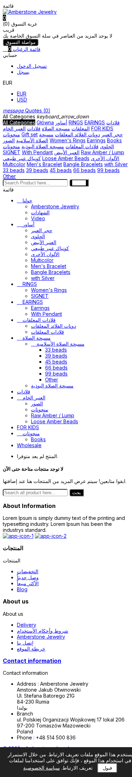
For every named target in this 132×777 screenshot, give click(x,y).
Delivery (26, 625)
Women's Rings (68, 140)
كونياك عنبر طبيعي (22, 158)
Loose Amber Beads (65, 158)
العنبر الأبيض (67, 152)
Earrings (96, 140)
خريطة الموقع (31, 649)
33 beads (14, 170)
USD (22, 100)
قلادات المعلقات (82, 146)
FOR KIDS (102, 128)
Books (114, 140)
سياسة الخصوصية (41, 768)
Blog (22, 589)
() (26, 110)
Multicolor (14, 164)
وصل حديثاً (28, 577)
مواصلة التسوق (21, 42)
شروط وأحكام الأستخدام (42, 631)
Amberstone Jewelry (55, 206)
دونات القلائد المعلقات (77, 134)
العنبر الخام (14, 128)
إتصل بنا (25, 643)
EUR (21, 94)
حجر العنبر (112, 134)
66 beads (84, 170)
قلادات (33, 128)
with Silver (116, 164)
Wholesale (29, 445)
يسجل (23, 72)
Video (38, 218)
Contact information (32, 660)
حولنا (27, 200)
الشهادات (40, 212)
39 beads (37, 170)
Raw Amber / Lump (102, 152)
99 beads (108, 170)
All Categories (19, 122)
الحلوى (107, 146)
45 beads (61, 170)
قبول (107, 768)
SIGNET (11, 152)
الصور (9, 140)
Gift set (29, 134)
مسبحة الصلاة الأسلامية (35, 137)
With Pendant (37, 152)
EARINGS (94, 122)
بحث (76, 492)
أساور (61, 122)
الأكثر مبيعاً (28, 583)
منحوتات (11, 134)
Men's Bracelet (44, 164)
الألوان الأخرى (105, 158)
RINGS (76, 122)
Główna (45, 122)
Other (9, 176)
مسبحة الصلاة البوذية (42, 146)
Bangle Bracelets (83, 164)
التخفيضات (27, 571)
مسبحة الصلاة (56, 128)
